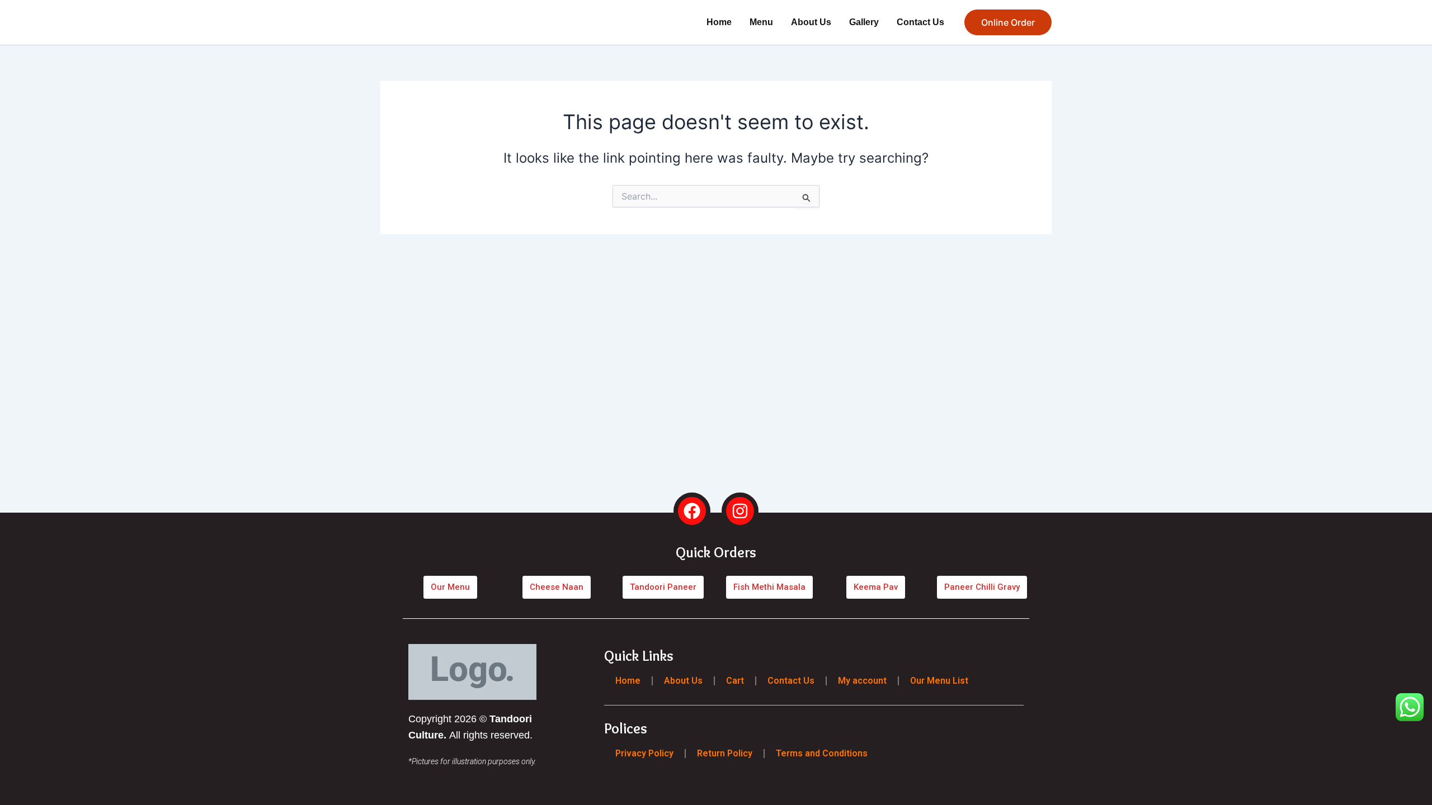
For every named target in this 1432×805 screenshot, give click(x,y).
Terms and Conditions (822, 752)
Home (719, 22)
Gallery (864, 22)
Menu (761, 22)
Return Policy (724, 752)
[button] (1008, 22)
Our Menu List (939, 680)
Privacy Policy (644, 752)
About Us (811, 22)
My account (862, 680)
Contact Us (920, 22)
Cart (735, 680)
